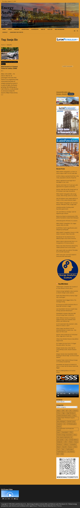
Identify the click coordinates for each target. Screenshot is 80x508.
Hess (75, 434)
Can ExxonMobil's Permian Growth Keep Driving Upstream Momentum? (66, 309)
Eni (64, 424)
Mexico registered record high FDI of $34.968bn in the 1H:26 (65, 181)
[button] (10, 495)
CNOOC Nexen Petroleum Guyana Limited (66, 418)
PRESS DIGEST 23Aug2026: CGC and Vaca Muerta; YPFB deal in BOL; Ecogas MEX (67, 203)
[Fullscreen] (17, 499)
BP (67, 410)
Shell (58, 449)
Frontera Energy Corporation (64, 434)
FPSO (71, 432)
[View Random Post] (74, 30)
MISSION (16, 29)
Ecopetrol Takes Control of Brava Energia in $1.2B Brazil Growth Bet (67, 360)
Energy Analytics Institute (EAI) (14, 12)
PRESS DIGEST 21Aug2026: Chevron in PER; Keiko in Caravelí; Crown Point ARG (67, 233)
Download (71, 94)
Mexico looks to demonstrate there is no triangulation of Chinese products (66, 242)
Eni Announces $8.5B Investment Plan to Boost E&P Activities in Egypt (66, 305)
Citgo (63, 413)
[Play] (3, 499)
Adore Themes (57, 506)
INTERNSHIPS (35, 29)
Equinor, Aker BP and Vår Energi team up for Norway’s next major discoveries (67, 190)
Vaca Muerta (71, 451)
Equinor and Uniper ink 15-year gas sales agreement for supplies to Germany (67, 185)
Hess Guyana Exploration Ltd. (64, 437)
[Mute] (15, 499)
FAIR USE (49, 29)
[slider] (9, 498)
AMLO (58, 410)
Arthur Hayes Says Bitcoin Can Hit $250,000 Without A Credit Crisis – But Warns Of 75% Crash (66, 330)
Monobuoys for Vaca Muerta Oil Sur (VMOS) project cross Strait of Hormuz (66, 237)
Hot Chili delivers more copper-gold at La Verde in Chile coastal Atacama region (67, 199)
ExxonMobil (65, 432)
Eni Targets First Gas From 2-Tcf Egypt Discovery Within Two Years (66, 344)
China (58, 413)
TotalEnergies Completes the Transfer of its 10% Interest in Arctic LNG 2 (66, 287)
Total (62, 449)
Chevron (75, 410)
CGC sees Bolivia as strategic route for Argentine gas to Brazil (66, 212)
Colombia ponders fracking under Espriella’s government (65, 208)
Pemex (76, 442)
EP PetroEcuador (71, 424)
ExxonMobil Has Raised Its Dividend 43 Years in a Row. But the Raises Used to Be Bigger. (67, 366)
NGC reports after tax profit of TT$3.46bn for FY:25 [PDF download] (67, 251)
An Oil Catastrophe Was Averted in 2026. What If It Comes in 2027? (67, 324)
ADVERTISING (25, 29)
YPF (58, 454)
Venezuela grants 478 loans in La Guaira (66, 220)
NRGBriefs (59, 442)
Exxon (58, 432)
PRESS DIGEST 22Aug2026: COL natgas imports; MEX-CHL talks (66, 224)
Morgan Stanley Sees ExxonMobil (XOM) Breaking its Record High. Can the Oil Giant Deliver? (67, 355)
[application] (10, 495)
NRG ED (43, 29)
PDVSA (70, 442)
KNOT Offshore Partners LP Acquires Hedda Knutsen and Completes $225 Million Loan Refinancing (65, 319)
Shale (75, 447)
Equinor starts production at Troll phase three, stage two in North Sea (66, 335)
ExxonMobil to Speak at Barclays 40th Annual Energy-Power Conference (66, 314)
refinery (66, 444)
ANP (63, 410)
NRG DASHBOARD (59, 29)
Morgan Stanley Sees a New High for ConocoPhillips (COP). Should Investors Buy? (66, 349)
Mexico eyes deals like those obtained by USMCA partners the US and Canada (67, 246)
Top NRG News (63, 284)
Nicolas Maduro (73, 439)
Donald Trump (71, 421)
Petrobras (59, 444)
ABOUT (10, 29)
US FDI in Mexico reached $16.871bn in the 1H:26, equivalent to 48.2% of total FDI (67, 176)
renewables (73, 444)
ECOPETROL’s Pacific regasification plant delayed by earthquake (66, 228)
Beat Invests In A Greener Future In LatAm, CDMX (9, 67)
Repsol (58, 447)
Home (4, 29)
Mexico (3, 64)
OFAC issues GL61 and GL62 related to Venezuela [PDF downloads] (66, 255)
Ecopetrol (59, 424)
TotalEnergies (69, 449)
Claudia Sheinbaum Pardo (64, 415)
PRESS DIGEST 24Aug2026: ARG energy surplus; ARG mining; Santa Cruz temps (66, 194)
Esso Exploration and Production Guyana (65, 429)
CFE (70, 410)
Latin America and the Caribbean (9, 61)
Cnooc (74, 415)
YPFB (62, 454)
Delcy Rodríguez (61, 421)
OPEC (65, 442)
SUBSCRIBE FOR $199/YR (16, 32)
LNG (66, 439)
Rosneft (64, 447)
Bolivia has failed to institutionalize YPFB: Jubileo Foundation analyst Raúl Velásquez (67, 217)
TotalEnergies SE (61, 451)
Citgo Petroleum (71, 413)
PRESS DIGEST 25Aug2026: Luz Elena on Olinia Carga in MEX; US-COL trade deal (66, 172)
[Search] (77, 30)
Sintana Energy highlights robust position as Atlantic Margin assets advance (67, 292)
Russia (70, 447)
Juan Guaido (60, 439)
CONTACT (5, 32)
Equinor (59, 426)
